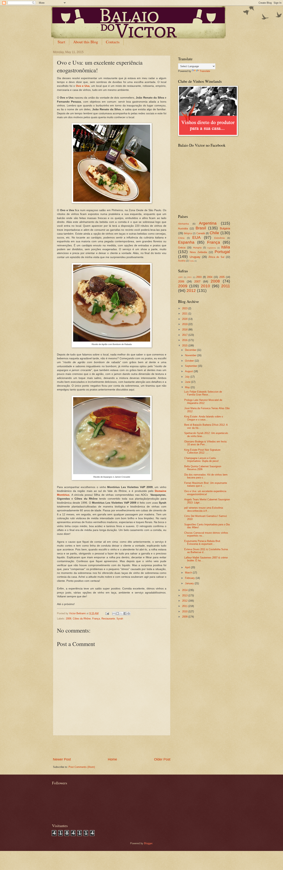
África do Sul (216, 257)
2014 (185, 590)
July (187, 376)
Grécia (181, 247)
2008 (215, 281)
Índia (191, 261)
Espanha (186, 242)
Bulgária (225, 228)
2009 (68, 618)
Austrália (183, 228)
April (188, 567)
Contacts (113, 41)
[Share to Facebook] (125, 613)
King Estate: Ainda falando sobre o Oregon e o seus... (203, 418)
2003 (199, 277)
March (189, 572)
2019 (185, 324)
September (191, 365)
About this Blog (85, 41)
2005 (222, 277)
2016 (185, 340)
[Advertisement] (112, 746)
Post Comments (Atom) (82, 767)
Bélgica (188, 233)
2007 (197, 281)
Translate (205, 71)
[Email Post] (107, 613)
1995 (180, 277)
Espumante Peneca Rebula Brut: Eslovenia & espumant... (202, 542)
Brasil (201, 228)
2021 (185, 313)
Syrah (119, 618)
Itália (225, 247)
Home (112, 759)
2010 (205, 286)
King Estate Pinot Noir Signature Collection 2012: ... (202, 451)
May (188, 387)
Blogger (148, 843)
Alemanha (183, 224)
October (190, 360)
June (188, 381)
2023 (185, 308)
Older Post (162, 759)
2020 (185, 319)
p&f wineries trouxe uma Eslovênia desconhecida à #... (203, 509)
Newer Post (62, 759)
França (96, 618)
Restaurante (108, 618)
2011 (225, 286)
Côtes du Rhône (82, 618)
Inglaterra (211, 248)
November (191, 355)
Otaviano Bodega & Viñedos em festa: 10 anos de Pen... (205, 443)
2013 (185, 595)
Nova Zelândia (198, 252)
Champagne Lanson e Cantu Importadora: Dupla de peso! (201, 459)
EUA (196, 237)
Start (61, 41)
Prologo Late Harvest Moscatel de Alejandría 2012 (203, 401)
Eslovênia (219, 238)
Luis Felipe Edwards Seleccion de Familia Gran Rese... (203, 393)
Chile (214, 233)
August (189, 371)
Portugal (222, 251)
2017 (185, 334)
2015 (185, 345)
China (181, 238)
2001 (189, 277)
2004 (209, 277)
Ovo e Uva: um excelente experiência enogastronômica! (205, 493)
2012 (191, 290)
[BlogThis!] (118, 613)
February (190, 578)
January (190, 583)
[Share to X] (121, 613)
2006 (181, 281)
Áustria (181, 261)
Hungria (197, 248)
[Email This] (114, 613)
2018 (185, 329)
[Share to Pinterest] (129, 613)
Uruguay (195, 256)
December (191, 350)
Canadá (200, 233)
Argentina (208, 223)
